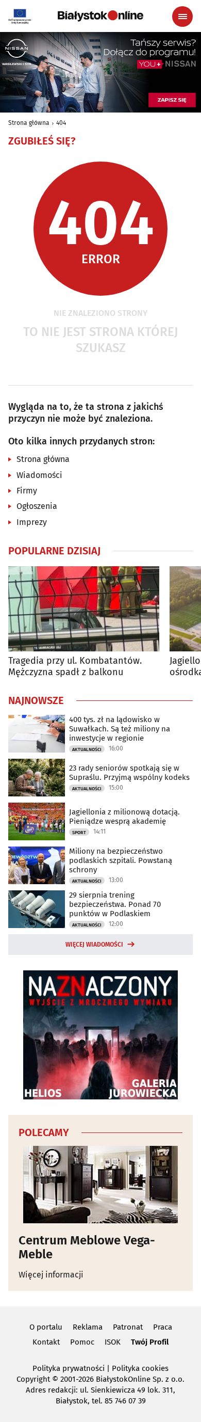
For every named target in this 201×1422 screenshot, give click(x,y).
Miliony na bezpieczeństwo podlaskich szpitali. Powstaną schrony (120, 860)
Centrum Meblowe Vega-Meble (87, 1247)
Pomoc (82, 1342)
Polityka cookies (140, 1368)
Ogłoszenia (36, 506)
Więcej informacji (51, 1275)
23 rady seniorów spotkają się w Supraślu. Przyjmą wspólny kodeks (129, 772)
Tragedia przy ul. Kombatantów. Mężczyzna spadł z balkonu (75, 667)
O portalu (45, 1327)
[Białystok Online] (100, 16)
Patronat (128, 1327)
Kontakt (46, 1342)
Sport (79, 832)
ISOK (113, 1342)
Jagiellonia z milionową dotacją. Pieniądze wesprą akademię (124, 816)
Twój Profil (150, 1342)
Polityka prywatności (68, 1368)
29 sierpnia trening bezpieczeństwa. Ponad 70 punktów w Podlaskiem (115, 904)
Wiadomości (39, 475)
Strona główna (28, 122)
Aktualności (87, 749)
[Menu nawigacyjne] (182, 16)
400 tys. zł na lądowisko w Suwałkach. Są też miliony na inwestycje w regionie (119, 729)
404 (61, 122)
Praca (162, 1327)
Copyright (33, 1379)
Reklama (88, 1327)
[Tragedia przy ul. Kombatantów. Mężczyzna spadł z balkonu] (83, 608)
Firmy (26, 491)
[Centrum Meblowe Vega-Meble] (100, 1184)
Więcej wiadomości (94, 944)
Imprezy (31, 522)
